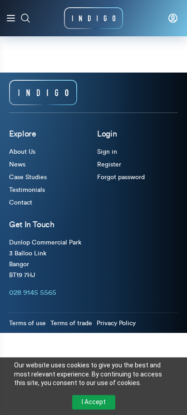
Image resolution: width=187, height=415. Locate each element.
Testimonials (27, 190)
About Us (22, 152)
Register (109, 164)
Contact (20, 203)
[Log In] (173, 18)
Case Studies (28, 177)
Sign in (107, 152)
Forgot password (121, 177)
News (17, 164)
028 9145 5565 (32, 292)
